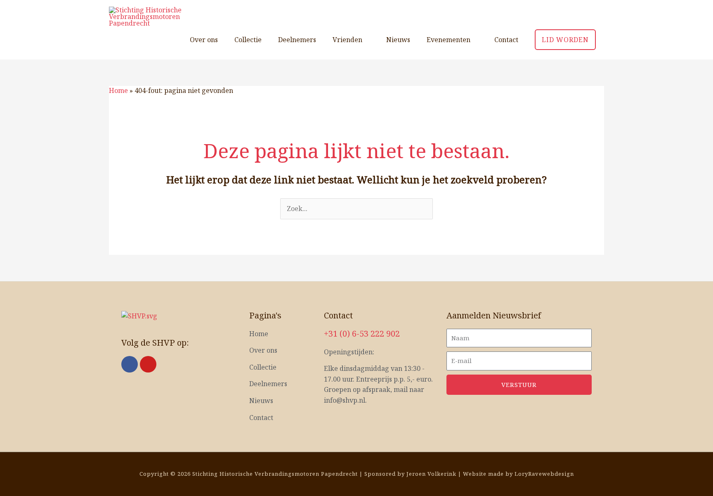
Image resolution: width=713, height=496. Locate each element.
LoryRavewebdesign (544, 473)
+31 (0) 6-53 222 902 (362, 333)
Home (118, 90)
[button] (565, 39)
